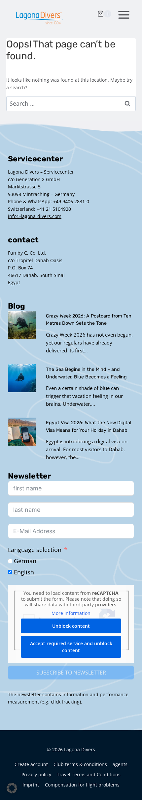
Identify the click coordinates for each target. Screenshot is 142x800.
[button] (12, 788)
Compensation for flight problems (82, 785)
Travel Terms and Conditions (89, 774)
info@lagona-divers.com (34, 216)
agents (120, 764)
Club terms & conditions (80, 764)
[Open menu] (122, 14)
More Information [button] (71, 613)
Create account (31, 764)
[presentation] (22, 325)
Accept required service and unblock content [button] (71, 646)
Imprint (30, 785)
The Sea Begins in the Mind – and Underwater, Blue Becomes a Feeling (86, 373)
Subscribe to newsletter (71, 672)
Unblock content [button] (71, 626)
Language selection (34, 550)
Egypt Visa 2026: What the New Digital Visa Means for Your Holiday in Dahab (88, 426)
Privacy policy (36, 774)
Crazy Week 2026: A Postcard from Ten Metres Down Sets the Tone (88, 319)
